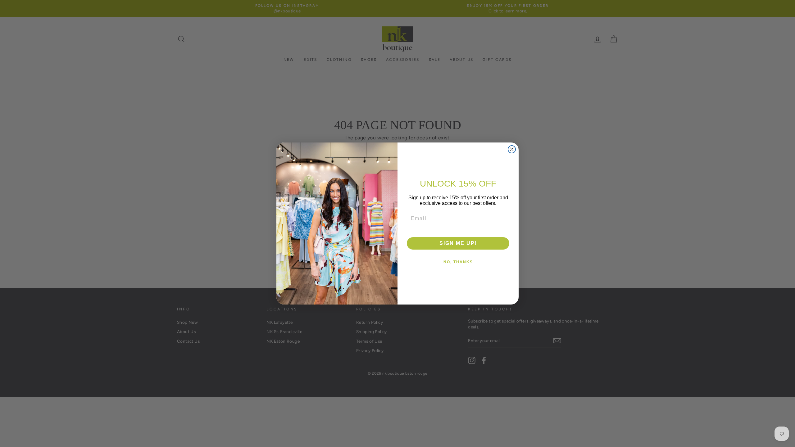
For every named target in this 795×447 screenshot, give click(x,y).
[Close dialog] (512, 149)
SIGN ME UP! (458, 243)
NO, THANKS (458, 262)
